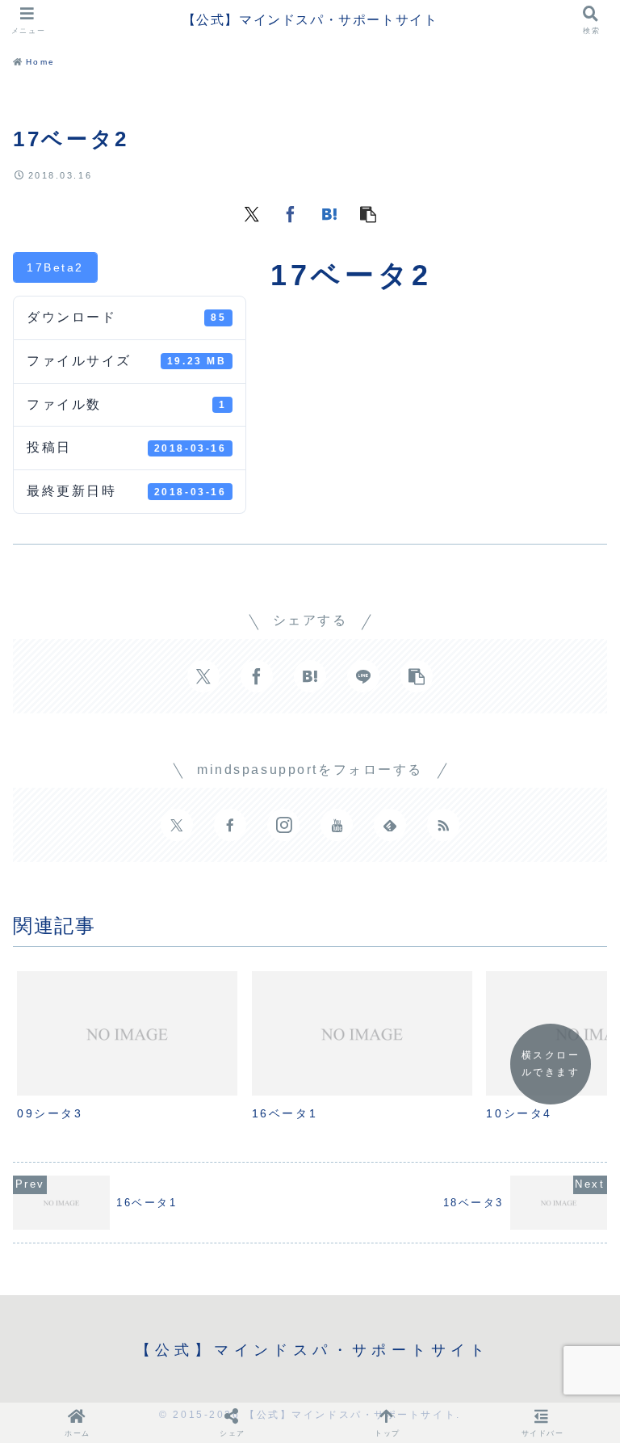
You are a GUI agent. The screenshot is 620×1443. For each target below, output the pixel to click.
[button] (368, 213)
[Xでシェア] (252, 213)
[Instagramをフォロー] (283, 825)
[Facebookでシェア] (291, 213)
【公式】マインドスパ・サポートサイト (310, 19)
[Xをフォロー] (177, 825)
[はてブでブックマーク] (329, 213)
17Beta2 (55, 267)
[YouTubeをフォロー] (336, 825)
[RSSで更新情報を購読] (443, 825)
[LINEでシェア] (363, 676)
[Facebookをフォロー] (230, 825)
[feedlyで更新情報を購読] (390, 825)
